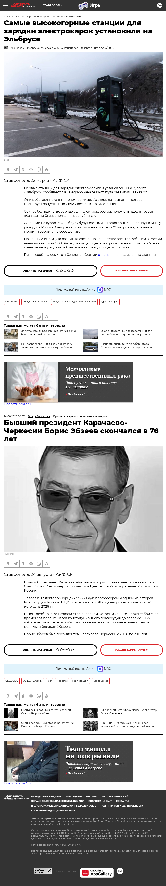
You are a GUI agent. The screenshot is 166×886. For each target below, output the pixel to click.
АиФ (7, 160)
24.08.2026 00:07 (14, 416)
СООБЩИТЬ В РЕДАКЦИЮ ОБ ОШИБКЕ (53, 810)
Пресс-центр (74, 796)
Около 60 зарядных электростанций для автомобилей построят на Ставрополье (126, 332)
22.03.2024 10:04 (14, 16)
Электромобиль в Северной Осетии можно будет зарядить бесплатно (48, 332)
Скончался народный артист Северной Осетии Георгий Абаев (46, 711)
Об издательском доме (46, 796)
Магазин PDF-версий (115, 796)
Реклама (91, 796)
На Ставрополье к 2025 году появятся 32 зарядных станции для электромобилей (47, 345)
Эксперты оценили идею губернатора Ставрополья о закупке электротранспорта (128, 345)
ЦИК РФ (9, 554)
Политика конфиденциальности (122, 806)
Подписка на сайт (100, 801)
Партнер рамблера (66, 871)
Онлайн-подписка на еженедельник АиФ (57, 801)
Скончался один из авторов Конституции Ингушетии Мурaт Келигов (47, 724)
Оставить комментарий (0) (131, 270)
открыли (105, 255)
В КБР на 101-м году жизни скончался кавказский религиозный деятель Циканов (128, 724)
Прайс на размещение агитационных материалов (63, 806)
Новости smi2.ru (17, 404)
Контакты (122, 801)
